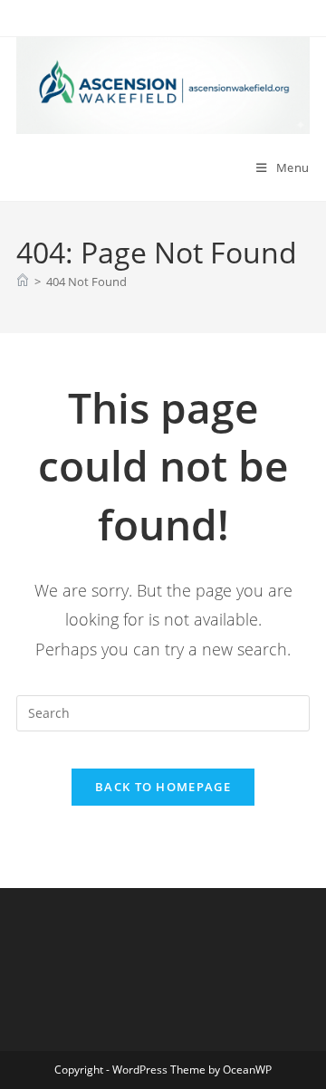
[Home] (22, 281)
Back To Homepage (163, 787)
